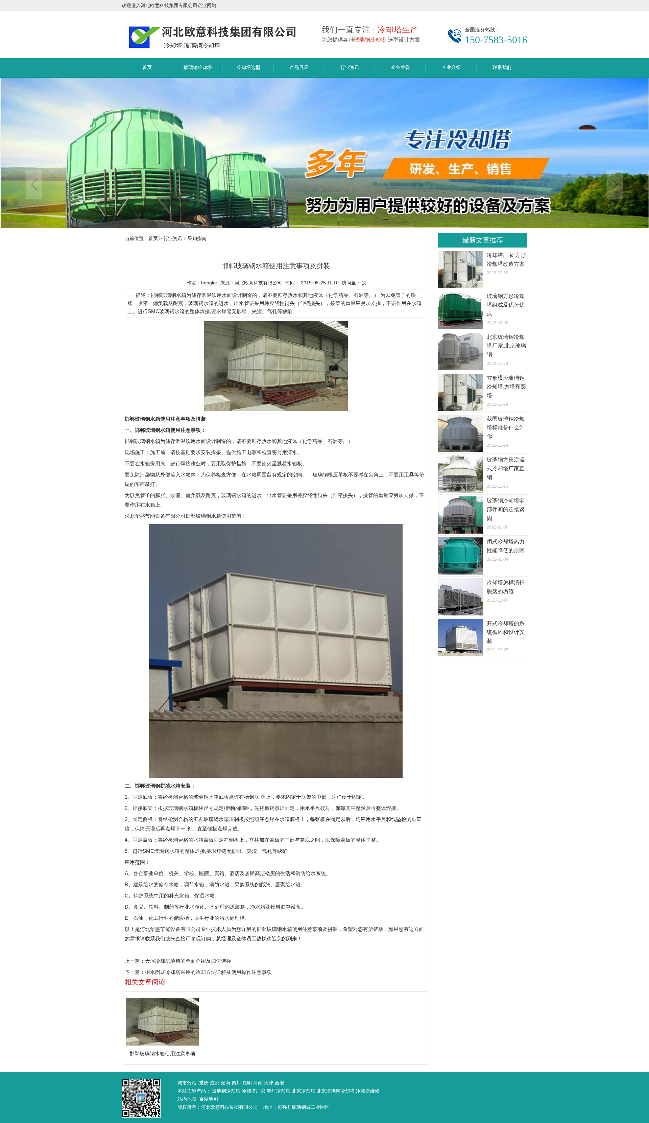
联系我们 (501, 67)
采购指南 (197, 238)
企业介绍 (451, 67)
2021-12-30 (506, 591)
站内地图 (186, 1099)
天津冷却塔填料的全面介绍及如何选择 (188, 961)
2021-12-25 (506, 636)
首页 (147, 67)
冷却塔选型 (248, 67)
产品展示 (299, 67)
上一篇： (135, 961)
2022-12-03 (506, 263)
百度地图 (208, 1099)
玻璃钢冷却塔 (198, 67)
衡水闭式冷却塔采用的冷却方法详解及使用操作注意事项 (208, 972)
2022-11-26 (506, 473)
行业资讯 (349, 67)
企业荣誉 (400, 67)
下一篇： (135, 972)
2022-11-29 (506, 350)
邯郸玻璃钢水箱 (142, 441)
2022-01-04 (506, 550)
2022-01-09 (506, 514)
